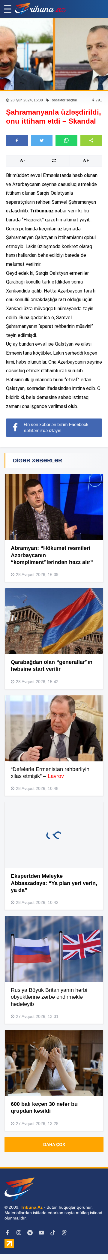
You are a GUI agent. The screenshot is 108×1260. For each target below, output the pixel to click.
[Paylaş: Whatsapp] (66, 140)
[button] (91, 140)
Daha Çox (54, 1144)
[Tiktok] (53, 1232)
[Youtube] (41, 1232)
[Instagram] (18, 1232)
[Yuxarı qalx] (91, 1243)
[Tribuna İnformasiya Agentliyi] (40, 9)
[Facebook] (7, 1232)
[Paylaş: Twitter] (42, 140)
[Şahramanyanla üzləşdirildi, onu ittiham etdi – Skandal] (54, 54)
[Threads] (64, 1232)
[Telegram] (30, 1232)
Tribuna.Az (32, 1207)
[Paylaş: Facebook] (17, 140)
